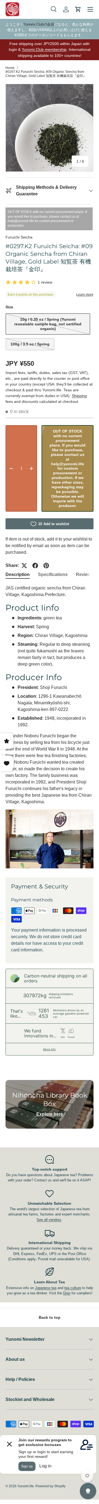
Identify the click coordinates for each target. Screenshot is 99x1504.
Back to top (50, 1317)
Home (10, 68)
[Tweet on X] (24, 565)
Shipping (79, 396)
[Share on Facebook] (35, 565)
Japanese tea (45, 1288)
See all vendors (49, 1220)
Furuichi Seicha (19, 237)
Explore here (49, 1114)
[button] (78, 9)
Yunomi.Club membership (44, 49)
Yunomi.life (25, 1486)
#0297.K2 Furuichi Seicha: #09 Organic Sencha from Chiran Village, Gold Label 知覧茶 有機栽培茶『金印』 (46, 74)
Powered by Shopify (50, 1486)
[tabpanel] (50, 726)
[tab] (18, 574)
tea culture (72, 1288)
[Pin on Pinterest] (46, 565)
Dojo (66, 1293)
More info (49, 1049)
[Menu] (90, 9)
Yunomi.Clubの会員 (38, 24)
